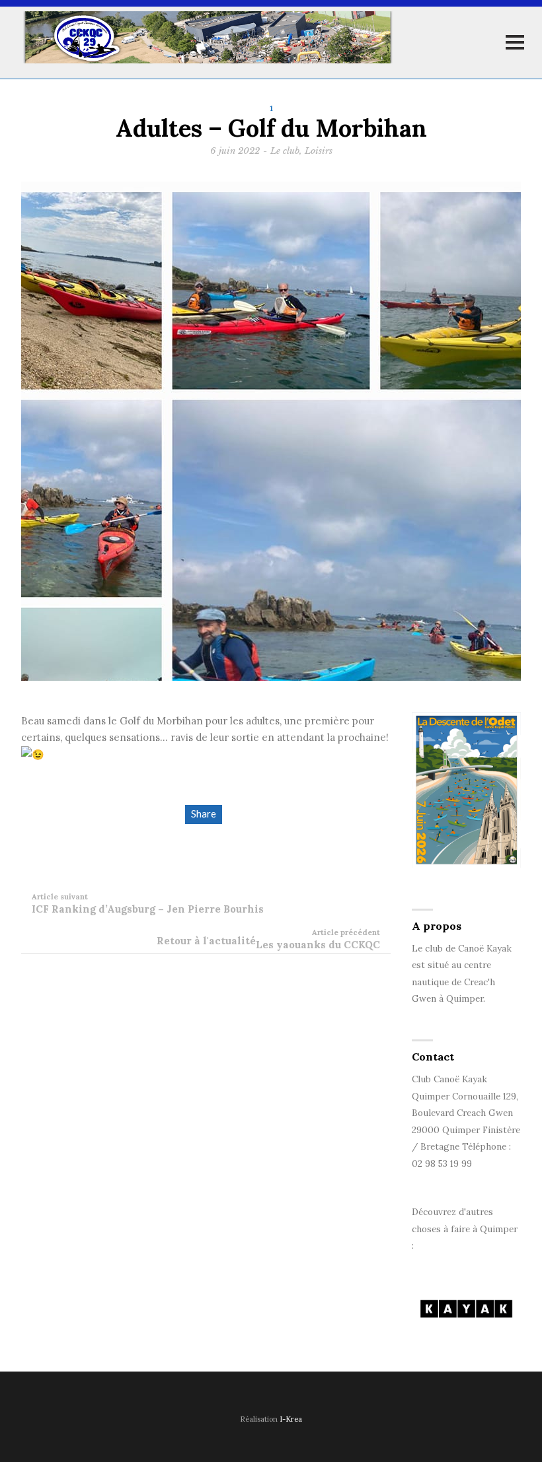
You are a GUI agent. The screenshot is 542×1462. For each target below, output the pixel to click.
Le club (284, 151)
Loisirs (318, 151)
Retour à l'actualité (206, 940)
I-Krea (291, 1419)
